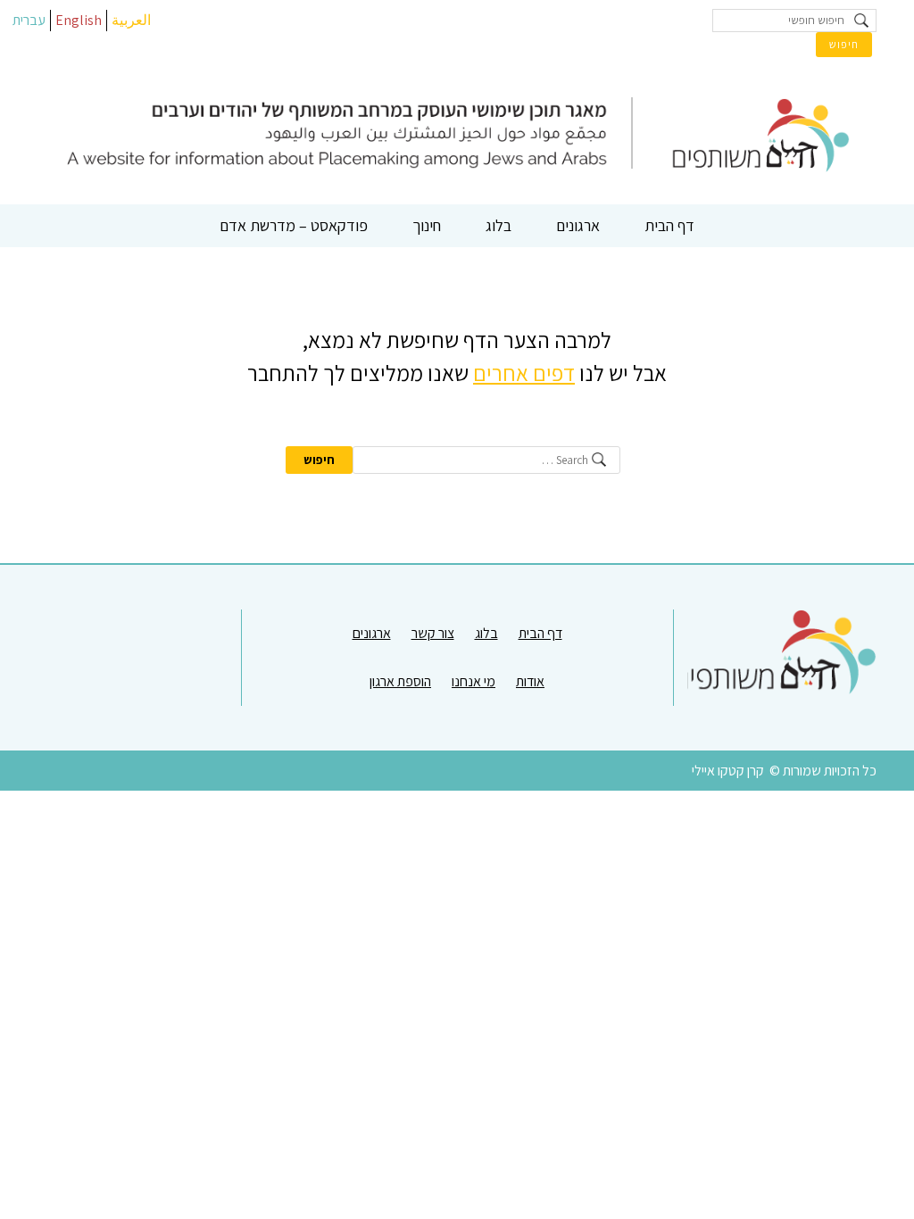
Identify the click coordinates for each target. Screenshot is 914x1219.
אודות (530, 681)
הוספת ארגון (400, 681)
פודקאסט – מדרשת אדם (294, 225)
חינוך (426, 225)
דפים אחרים (524, 372)
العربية (131, 20)
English (78, 20)
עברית (29, 20)
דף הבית (669, 225)
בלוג (498, 225)
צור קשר (432, 633)
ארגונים (578, 225)
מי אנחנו (473, 681)
